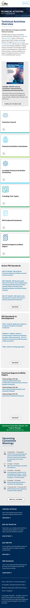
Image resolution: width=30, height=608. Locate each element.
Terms (3, 591)
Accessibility (5, 585)
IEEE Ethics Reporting (8, 588)
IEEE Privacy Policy (20, 588)
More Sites (10, 582)
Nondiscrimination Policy (17, 585)
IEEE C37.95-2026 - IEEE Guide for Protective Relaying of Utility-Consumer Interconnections (14, 273)
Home (2, 13)
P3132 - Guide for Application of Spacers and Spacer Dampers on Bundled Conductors (14, 326)
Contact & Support (19, 582)
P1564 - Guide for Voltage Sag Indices (13, 347)
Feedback (9, 591)
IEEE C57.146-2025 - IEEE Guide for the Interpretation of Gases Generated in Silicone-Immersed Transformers (13, 298)
